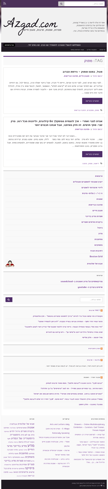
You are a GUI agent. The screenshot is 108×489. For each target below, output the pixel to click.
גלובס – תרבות (93, 360)
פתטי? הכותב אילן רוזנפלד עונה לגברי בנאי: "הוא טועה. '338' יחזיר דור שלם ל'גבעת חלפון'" (63, 399)
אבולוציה (13, 424)
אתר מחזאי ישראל (62, 454)
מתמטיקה (16, 457)
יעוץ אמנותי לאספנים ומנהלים (88, 181)
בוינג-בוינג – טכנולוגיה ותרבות (57, 459)
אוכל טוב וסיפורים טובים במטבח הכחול (54, 437)
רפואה (16, 472)
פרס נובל (7, 468)
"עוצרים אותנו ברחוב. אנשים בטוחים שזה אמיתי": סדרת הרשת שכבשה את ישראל (68, 393)
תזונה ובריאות (71, 76)
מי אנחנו (102, 49)
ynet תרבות (94, 310)
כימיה (16, 442)
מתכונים (90, 110)
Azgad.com (30, 25)
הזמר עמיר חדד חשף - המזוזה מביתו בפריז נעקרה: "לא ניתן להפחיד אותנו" (70, 321)
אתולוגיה (13, 428)
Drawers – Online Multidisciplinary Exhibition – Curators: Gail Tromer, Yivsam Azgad (89, 427)
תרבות (19, 476)
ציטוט (31, 472)
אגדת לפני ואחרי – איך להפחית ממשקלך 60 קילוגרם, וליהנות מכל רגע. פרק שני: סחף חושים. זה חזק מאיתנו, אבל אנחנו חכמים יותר (56, 123)
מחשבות (98, 239)
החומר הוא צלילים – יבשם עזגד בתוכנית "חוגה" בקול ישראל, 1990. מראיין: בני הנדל (90, 445)
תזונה (84, 163)
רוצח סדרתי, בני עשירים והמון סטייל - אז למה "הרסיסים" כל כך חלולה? (72, 388)
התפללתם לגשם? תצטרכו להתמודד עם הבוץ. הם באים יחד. (54, 45)
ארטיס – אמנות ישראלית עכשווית (56, 450)
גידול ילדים (15, 431)
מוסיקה (31, 453)
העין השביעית (94, 348)
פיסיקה (29, 468)
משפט (22, 457)
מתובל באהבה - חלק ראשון (91, 404)
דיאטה (96, 163)
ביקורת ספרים (27, 431)
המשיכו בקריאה (92, 101)
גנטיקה (6, 431)
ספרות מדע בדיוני (94, 216)
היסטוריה (15, 435)
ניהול (100, 227)
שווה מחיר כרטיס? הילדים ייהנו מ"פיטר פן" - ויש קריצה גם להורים (74, 332)
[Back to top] (6, 482)
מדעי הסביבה (12, 449)
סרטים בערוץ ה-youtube (90, 287)
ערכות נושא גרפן (85, 486)
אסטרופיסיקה (21, 427)
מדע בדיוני (20, 446)
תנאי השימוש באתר (77, 49)
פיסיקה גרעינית (18, 468)
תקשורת (24, 476)
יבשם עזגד (97, 76)
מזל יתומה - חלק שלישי (92, 337)
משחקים (98, 245)
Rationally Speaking (60, 433)
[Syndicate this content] (102, 310)
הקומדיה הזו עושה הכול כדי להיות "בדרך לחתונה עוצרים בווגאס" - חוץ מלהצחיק (68, 316)
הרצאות (99, 176)
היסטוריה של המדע (22, 438)
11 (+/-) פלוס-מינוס (92, 193)
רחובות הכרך (96, 250)
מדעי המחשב (22, 450)
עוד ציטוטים (9, 45)
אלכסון (66, 446)
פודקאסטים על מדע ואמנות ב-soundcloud (82, 281)
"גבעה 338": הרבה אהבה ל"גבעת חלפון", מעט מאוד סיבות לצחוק (74, 383)
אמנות (99, 199)
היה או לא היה (27, 434)
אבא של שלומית (95, 263)
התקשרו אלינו (92, 49)
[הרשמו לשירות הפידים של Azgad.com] (4, 3)
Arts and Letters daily (59, 424)
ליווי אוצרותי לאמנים (92, 187)
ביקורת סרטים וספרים (92, 222)
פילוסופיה (7, 464)
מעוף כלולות (13, 453)
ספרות (27, 460)
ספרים (31, 464)
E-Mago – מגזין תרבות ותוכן (57, 428)
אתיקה (6, 427)
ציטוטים (23, 472)
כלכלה (10, 442)
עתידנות (23, 464)
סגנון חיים (84, 76)
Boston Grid (96, 256)
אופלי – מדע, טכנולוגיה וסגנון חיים (55, 441)
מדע (100, 233)
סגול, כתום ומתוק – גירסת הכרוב (82, 72)
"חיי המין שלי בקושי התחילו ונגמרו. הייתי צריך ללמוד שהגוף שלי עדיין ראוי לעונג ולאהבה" (64, 326)
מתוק (97, 110)
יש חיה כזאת (24, 442)
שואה (11, 472)
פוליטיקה (15, 464)
